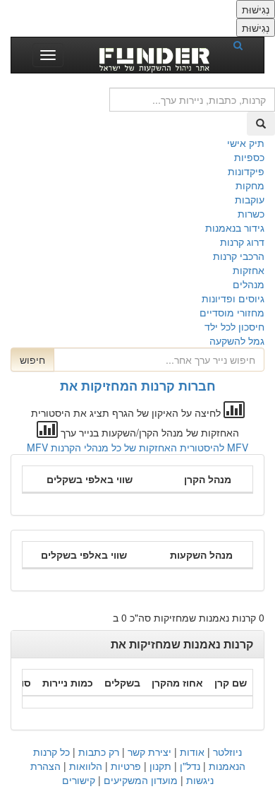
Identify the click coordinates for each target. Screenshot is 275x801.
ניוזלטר (227, 751)
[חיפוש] (242, 44)
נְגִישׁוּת (255, 9)
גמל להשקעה (236, 340)
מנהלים (248, 284)
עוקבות (249, 199)
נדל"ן (190, 766)
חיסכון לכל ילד (234, 326)
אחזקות (248, 270)
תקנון (160, 766)
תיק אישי (245, 143)
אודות (192, 751)
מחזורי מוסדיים (232, 312)
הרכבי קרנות (238, 256)
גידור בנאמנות (234, 227)
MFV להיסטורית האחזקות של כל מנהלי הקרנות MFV (137, 447)
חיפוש (32, 359)
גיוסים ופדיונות (233, 298)
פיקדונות (246, 171)
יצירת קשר (149, 751)
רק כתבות (98, 751)
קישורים (78, 780)
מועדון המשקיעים (141, 780)
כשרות (251, 213)
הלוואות (85, 766)
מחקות (250, 185)
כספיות (249, 157)
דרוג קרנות (242, 242)
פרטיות (126, 766)
